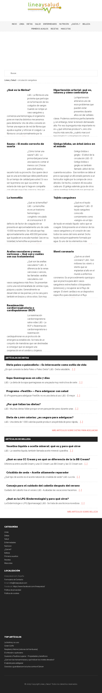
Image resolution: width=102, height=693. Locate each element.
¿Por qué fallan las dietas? (23, 404)
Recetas (7, 560)
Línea (6, 532)
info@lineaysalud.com (18, 583)
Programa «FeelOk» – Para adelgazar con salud (37, 391)
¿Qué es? (7, 549)
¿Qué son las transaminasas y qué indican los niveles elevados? (29, 660)
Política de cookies (11, 593)
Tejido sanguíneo (64, 197)
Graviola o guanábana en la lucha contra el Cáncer (24, 667)
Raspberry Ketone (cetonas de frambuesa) (21, 649)
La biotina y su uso (11, 642)
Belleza (7, 553)
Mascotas (8, 563)
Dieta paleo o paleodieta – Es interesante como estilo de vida (46, 364)
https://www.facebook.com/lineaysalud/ (29, 586)
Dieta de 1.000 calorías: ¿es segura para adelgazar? (40, 417)
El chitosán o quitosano (13, 653)
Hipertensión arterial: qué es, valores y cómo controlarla (72, 91)
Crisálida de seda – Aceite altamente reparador (37, 472)
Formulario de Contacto (13, 580)
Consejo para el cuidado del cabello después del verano (43, 485)
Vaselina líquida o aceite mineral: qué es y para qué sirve (43, 446)
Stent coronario (63, 251)
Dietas (6, 536)
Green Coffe (9, 646)
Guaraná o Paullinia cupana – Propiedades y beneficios (26, 656)
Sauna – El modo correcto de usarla (25, 145)
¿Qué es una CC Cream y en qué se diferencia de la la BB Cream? (48, 459)
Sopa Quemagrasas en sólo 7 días (28, 377)
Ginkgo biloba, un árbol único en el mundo (74, 145)
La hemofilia (15, 197)
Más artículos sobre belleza (82, 512)
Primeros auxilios (11, 556)
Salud (6, 539)
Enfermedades (10, 543)
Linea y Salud (51, 8)
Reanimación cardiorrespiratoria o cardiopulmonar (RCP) (21, 308)
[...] (73, 369)
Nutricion (8, 546)
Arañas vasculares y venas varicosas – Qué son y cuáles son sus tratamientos (25, 254)
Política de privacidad (12, 590)
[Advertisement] (51, 50)
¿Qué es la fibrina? (18, 90)
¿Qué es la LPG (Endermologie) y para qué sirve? (37, 498)
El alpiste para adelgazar (13, 663)
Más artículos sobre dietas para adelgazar (75, 430)
